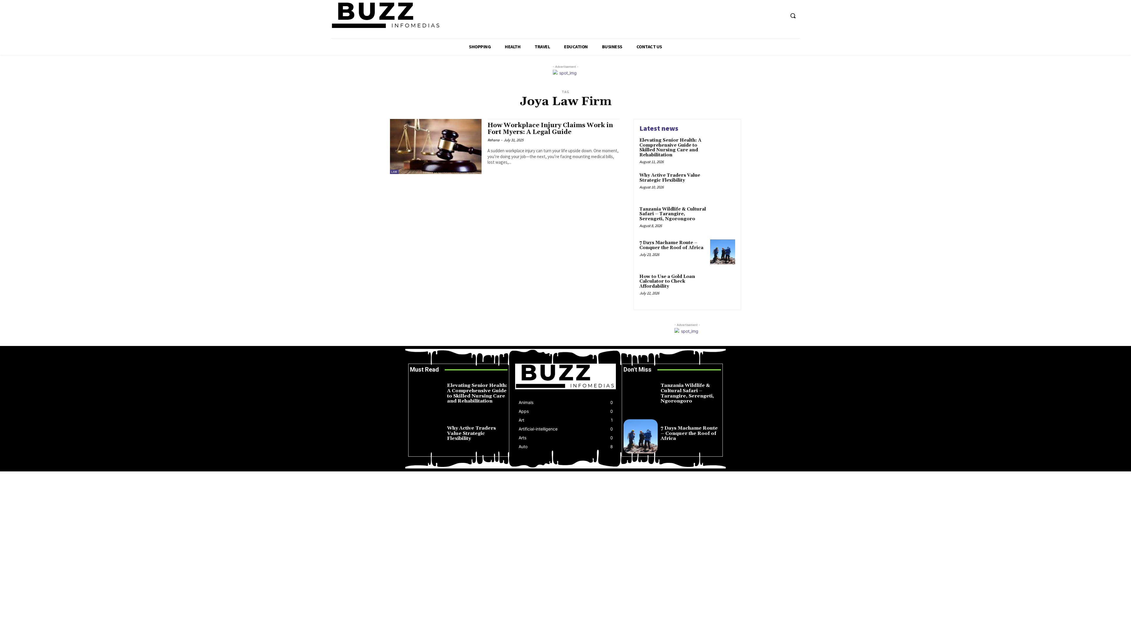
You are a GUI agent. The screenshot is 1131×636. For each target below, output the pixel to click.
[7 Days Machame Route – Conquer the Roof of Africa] (722, 251)
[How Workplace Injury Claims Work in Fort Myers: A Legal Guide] (436, 146)
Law (394, 172)
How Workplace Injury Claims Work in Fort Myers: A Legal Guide (550, 129)
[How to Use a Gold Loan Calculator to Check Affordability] (722, 285)
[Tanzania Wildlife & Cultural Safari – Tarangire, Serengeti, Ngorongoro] (722, 218)
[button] (793, 16)
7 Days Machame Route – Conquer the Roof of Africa (671, 245)
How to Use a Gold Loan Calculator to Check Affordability (667, 281)
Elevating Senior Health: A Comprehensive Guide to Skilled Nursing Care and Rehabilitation (670, 148)
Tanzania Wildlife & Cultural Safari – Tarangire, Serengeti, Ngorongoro (672, 214)
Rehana (493, 140)
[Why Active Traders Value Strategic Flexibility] (722, 184)
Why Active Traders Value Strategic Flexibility (669, 178)
